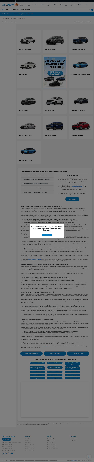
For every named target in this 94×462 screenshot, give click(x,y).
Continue (47, 235)
